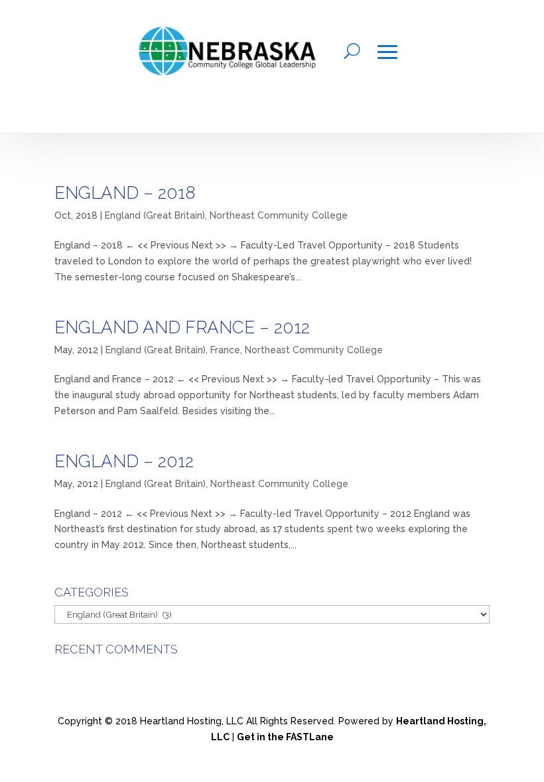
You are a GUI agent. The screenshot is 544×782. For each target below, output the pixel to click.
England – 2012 (124, 461)
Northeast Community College (279, 215)
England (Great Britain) (155, 215)
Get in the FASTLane (285, 737)
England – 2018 (124, 193)
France (225, 350)
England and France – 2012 (182, 327)
